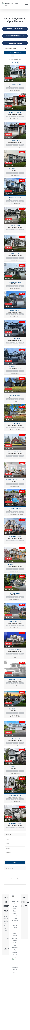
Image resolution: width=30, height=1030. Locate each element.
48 (17, 62)
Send (14, 862)
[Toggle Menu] (26, 4)
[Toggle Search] (22, 4)
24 (15, 62)
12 (12, 62)
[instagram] (4, 953)
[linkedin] (7, 953)
